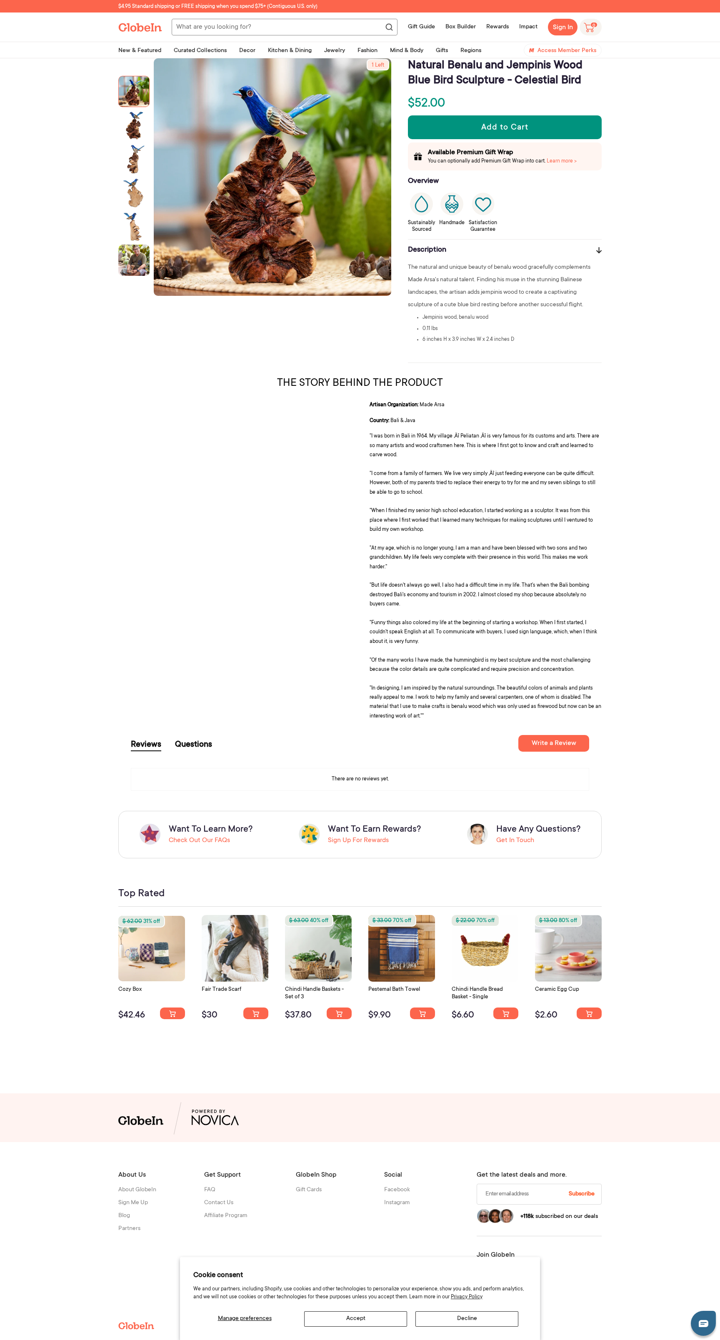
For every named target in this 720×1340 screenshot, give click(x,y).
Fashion (368, 51)
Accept (355, 1318)
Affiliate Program (226, 1215)
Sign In (563, 27)
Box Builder (460, 27)
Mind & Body (406, 51)
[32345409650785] (422, 1013)
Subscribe (582, 1194)
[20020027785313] (505, 1013)
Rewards (497, 27)
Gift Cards (309, 1190)
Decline (467, 1318)
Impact (528, 27)
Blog (124, 1215)
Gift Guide (421, 27)
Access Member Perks (567, 51)
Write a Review (554, 743)
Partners (129, 1228)
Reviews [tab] (146, 745)
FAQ (209, 1190)
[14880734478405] (339, 1013)
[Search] (388, 27)
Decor (247, 51)
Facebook (397, 1190)
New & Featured (139, 51)
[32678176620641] (255, 1013)
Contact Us (218, 1203)
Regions (470, 51)
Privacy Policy (466, 1297)
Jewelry (334, 51)
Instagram (397, 1203)
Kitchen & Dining (290, 51)
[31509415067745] (589, 1013)
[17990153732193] (172, 1013)
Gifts (442, 51)
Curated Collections (200, 51)
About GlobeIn (137, 1190)
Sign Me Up (133, 1203)
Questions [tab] (193, 745)
